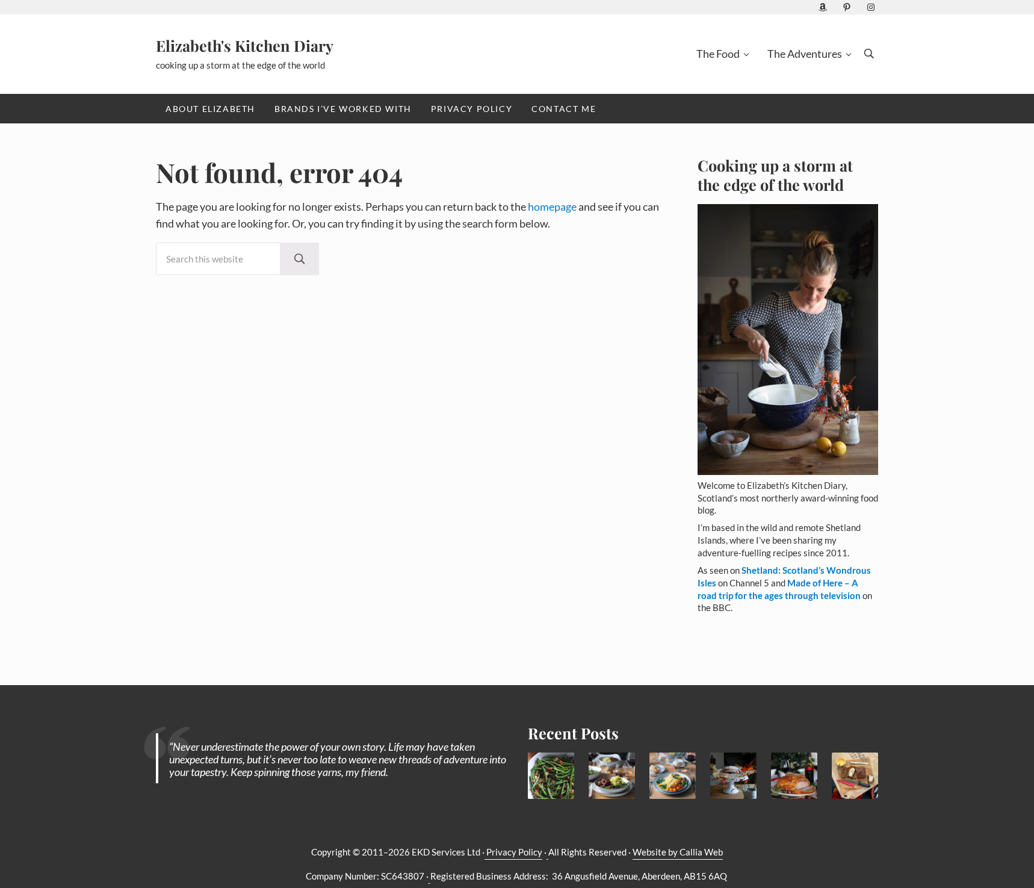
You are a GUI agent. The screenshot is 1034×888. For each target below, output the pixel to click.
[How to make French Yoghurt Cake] (733, 776)
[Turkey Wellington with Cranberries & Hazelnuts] (794, 776)
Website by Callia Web (678, 852)
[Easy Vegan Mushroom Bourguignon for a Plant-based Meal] (612, 776)
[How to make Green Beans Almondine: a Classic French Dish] (551, 776)
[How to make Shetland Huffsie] (855, 776)
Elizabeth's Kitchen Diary (244, 45)
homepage (552, 206)
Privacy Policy (513, 852)
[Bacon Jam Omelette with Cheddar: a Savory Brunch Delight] (672, 776)
